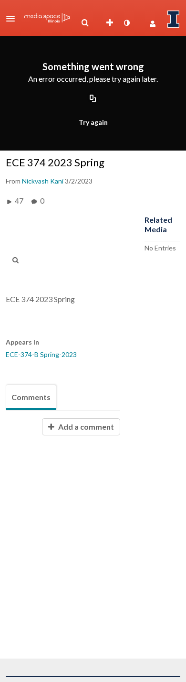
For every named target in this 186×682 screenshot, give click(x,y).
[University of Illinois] (173, 19)
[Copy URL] (93, 99)
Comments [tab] (31, 396)
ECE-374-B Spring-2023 (41, 354)
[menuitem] (85, 23)
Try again (93, 122)
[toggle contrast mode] (126, 23)
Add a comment (85, 426)
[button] (13, 18)
